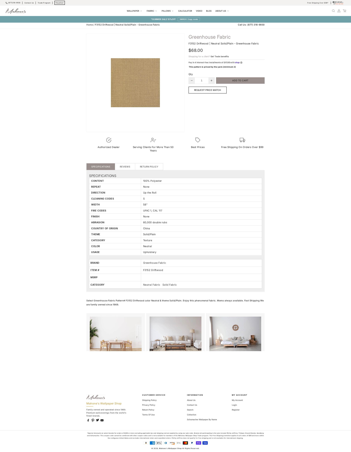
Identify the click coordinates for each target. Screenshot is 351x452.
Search (190, 410)
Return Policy (148, 410)
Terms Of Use (148, 414)
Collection (191, 414)
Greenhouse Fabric (154, 262)
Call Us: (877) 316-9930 (251, 24)
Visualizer (59, 3)
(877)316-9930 (14, 3)
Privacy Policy (148, 405)
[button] (135, 11)
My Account (237, 400)
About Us (191, 400)
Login (234, 405)
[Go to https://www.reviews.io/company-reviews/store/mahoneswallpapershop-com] (339, 3)
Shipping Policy (149, 400)
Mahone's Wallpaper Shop (170, 448)
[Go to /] (15, 10)
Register (236, 410)
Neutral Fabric (152, 284)
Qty (191, 74)
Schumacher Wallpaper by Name (202, 419)
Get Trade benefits (220, 56)
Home (89, 24)
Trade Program (44, 3)
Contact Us (29, 3)
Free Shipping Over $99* (317, 3)
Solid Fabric (169, 284)
